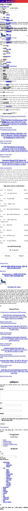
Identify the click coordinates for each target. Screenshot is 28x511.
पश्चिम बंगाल (9, 478)
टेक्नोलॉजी (8, 62)
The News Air (3, 22)
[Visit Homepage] (4, 6)
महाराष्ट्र (8, 53)
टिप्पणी (2, 389)
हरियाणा (8, 15)
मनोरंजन (5, 493)
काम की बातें (5, 487)
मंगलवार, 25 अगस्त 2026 (6, 127)
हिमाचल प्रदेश (9, 474)
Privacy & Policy (7, 443)
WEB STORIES (7, 502)
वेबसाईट (2, 413)
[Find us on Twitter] (0, 452)
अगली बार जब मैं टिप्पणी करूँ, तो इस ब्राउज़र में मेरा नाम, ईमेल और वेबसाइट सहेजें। (15, 419)
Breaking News (13, 22)
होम (4, 9)
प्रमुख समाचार (6, 462)
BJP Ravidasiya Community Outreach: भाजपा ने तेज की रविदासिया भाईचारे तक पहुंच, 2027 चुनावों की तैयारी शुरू (14, 149)
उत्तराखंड (8, 483)
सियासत (8, 466)
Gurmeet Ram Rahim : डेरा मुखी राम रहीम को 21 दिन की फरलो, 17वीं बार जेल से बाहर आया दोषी (14, 361)
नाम (1, 403)
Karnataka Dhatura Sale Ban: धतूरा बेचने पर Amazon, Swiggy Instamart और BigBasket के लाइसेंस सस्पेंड (14, 135)
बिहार (7, 46)
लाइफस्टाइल (6, 499)
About (4, 440)
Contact (5, 446)
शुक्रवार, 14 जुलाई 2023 (6, 39)
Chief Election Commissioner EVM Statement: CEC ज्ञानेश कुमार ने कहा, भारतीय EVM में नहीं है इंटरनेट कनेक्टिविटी (14, 122)
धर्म (3, 494)
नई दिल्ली (8, 31)
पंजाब (4, 54)
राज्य (4, 17)
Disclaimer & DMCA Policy (10, 444)
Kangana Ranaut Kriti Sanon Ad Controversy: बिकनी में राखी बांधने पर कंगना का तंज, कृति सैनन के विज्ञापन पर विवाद (14, 162)
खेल (4, 500)
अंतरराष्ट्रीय (6, 51)
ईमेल (1, 408)
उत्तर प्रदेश (8, 480)
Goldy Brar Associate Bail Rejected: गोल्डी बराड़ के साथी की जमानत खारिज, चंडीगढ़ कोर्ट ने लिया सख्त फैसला (14, 371)
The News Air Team (12, 37)
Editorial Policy (7, 441)
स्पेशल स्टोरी (6, 497)
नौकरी (7, 65)
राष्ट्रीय (5, 63)
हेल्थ (4, 496)
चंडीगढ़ (7, 17)
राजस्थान (8, 56)
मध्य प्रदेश (8, 49)
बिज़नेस (4, 490)
